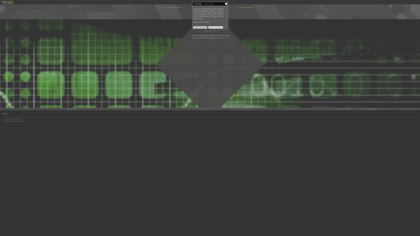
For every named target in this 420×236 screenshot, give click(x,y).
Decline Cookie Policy (215, 27)
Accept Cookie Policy (200, 27)
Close (226, 4)
